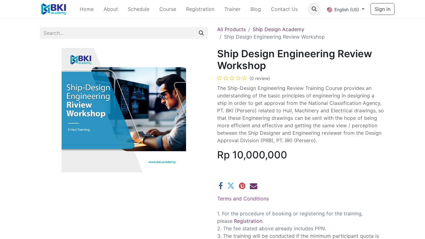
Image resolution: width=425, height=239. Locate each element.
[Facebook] (220, 186)
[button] (314, 9)
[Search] (201, 33)
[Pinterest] (242, 186)
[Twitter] (231, 186)
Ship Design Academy (278, 29)
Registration (248, 221)
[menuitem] (87, 9)
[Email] (253, 186)
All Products (231, 29)
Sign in (382, 9)
